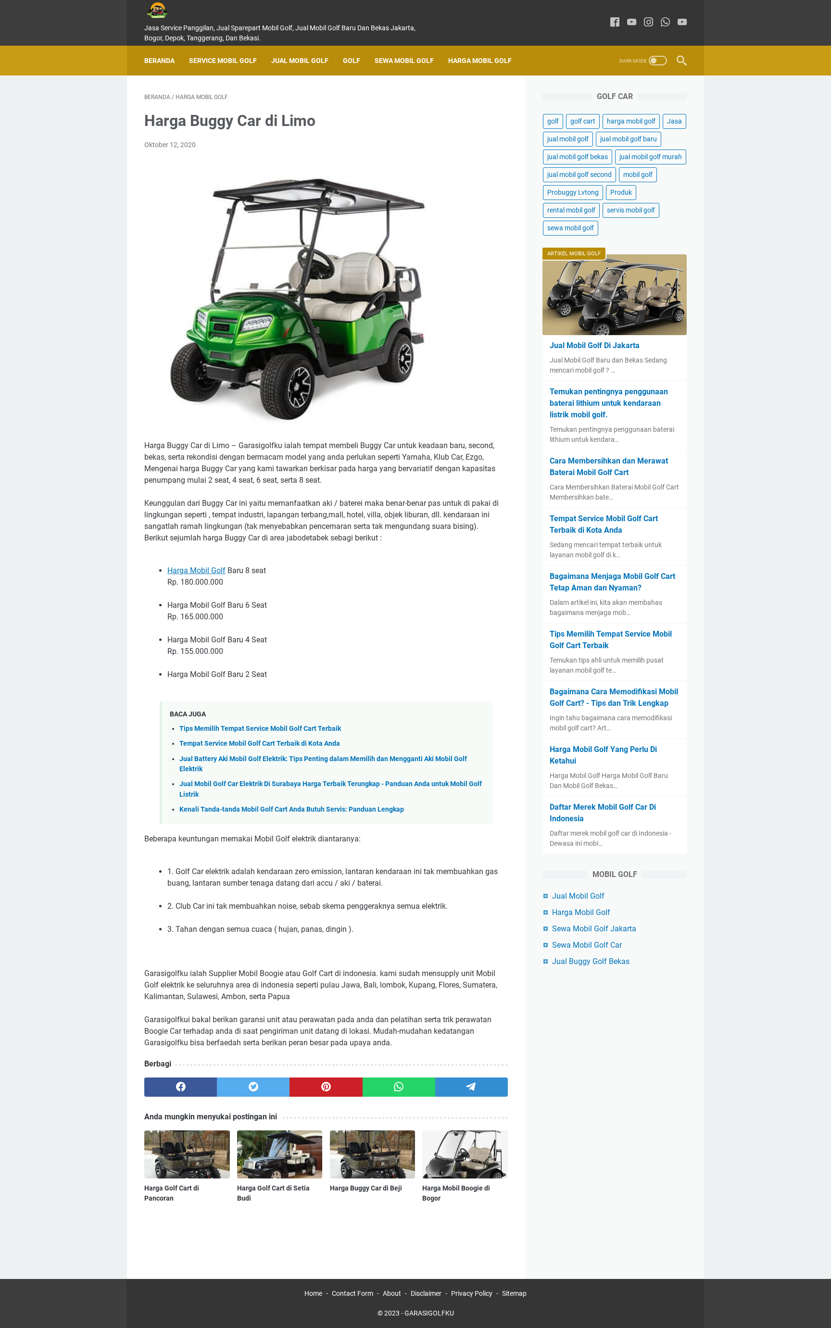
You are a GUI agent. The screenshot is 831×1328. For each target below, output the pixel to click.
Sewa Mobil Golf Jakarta (594, 928)
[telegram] (471, 1087)
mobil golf (638, 174)
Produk (621, 192)
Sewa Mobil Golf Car (587, 945)
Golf (351, 60)
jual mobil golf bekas (577, 157)
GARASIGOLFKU (429, 1313)
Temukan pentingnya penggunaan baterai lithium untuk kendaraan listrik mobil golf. (609, 403)
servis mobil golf (631, 210)
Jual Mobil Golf (299, 60)
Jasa (674, 121)
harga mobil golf (631, 121)
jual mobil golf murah (650, 157)
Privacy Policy (471, 1293)
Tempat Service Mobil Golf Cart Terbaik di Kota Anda (259, 743)
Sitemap (514, 1293)
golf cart (582, 121)
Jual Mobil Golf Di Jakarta (595, 345)
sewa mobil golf (570, 228)
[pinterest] (326, 1087)
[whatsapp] (665, 22)
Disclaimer (426, 1293)
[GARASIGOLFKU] (164, 10)
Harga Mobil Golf (480, 60)
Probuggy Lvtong (573, 192)
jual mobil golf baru (628, 139)
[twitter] (253, 1087)
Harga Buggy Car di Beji (366, 1188)
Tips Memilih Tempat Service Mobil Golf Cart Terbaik (260, 729)
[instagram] (648, 22)
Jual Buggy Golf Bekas (591, 961)
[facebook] (614, 22)
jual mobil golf (568, 139)
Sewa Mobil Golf (404, 60)
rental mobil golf (571, 210)
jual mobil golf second (579, 174)
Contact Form (352, 1293)
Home (313, 1293)
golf (553, 121)
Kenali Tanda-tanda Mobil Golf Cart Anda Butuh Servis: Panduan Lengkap (291, 809)
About (392, 1293)
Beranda (159, 60)
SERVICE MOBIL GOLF (223, 60)
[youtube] (631, 22)
